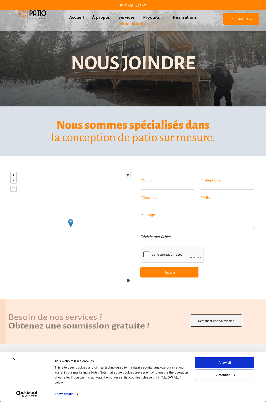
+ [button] (13, 175)
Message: (148, 214)
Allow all (224, 362)
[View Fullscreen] (13, 188)
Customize (222, 374)
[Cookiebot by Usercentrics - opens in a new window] (27, 394)
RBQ (123, 4)
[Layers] (128, 175)
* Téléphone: (211, 180)
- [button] (13, 180)
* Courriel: (148, 197)
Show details (63, 394)
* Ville (205, 197)
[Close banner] (14, 358)
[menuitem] (76, 17)
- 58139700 (137, 4)
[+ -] (70, 227)
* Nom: (146, 180)
